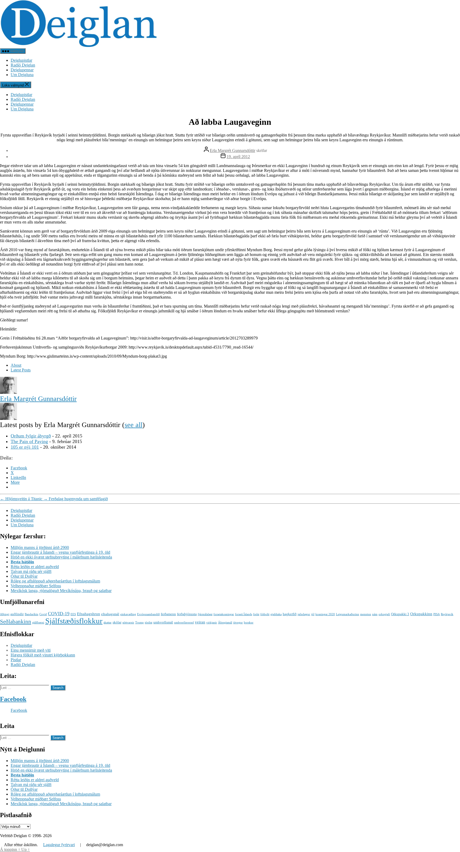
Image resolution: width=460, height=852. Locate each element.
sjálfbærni (38, 622)
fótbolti (264, 614)
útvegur (238, 622)
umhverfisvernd (184, 622)
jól (312, 614)
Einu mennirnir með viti (31, 650)
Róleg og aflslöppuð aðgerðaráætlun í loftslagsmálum (55, 581)
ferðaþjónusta (187, 614)
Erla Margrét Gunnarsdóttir (232, 150)
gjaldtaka (276, 614)
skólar (117, 622)
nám (374, 614)
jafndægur (304, 614)
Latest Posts (21, 370)
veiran (200, 622)
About (16, 365)
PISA (436, 614)
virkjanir (211, 622)
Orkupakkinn (421, 613)
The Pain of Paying (29, 441)
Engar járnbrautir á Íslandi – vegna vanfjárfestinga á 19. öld (60, 552)
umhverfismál (163, 622)
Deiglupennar (22, 70)
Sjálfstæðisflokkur (73, 621)
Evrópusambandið (148, 614)
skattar (108, 622)
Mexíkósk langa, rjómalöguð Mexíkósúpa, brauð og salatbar (61, 590)
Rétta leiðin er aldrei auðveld (35, 566)
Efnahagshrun (88, 613)
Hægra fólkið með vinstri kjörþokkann (43, 655)
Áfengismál (225, 622)
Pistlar (16, 659)
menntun (365, 614)
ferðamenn (168, 614)
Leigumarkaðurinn (347, 614)
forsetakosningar (223, 614)
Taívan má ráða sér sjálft (31, 571)
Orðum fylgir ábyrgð (31, 436)
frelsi (256, 614)
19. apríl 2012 (238, 156)
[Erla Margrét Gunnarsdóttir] (8, 392)
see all (133, 425)
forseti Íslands (243, 614)
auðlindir (17, 614)
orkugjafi (384, 614)
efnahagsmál (110, 614)
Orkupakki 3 (400, 614)
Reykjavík (447, 614)
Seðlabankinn (15, 621)
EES (73, 614)
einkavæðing (128, 614)
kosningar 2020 (325, 614)
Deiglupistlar (21, 60)
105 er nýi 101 (25, 447)
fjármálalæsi (205, 614)
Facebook (13, 699)
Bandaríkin (31, 614)
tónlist (148, 622)
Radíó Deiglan (23, 65)
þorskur (248, 622)
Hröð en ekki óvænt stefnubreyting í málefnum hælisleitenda (61, 557)
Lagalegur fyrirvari (59, 844)
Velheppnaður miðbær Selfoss (36, 586)
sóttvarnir (128, 622)
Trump (139, 622)
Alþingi (4, 614)
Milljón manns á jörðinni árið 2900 (40, 547)
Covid (43, 614)
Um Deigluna (22, 74)
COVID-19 (58, 613)
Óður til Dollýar (24, 576)
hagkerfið (290, 614)
